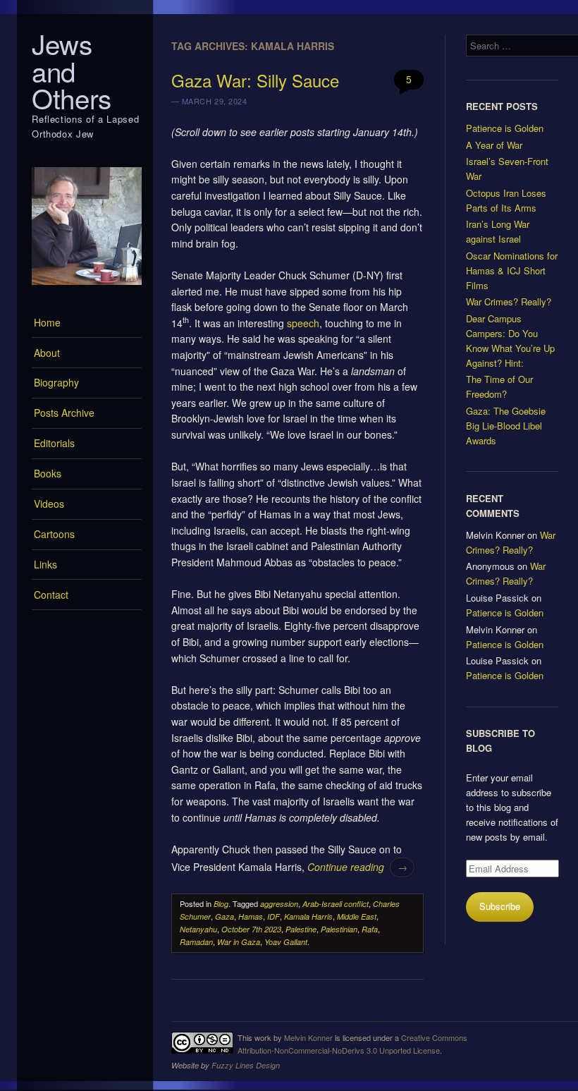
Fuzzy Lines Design (245, 1065)
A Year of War (494, 145)
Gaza (224, 916)
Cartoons (54, 534)
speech (303, 323)
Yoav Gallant (285, 942)
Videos (49, 503)
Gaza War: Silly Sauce (255, 80)
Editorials (54, 443)
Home (47, 322)
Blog (221, 903)
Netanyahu (198, 929)
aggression (279, 903)
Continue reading (357, 867)
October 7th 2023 (251, 929)
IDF (273, 916)
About (47, 353)
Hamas (250, 916)
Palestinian (339, 929)
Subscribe (499, 906)
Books (47, 473)
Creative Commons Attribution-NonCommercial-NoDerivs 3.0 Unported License (352, 1044)
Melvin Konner (308, 1037)
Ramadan (196, 942)
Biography (56, 382)
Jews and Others (71, 70)
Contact (51, 594)
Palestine (300, 929)
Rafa (370, 929)
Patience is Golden (504, 128)
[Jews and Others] (87, 288)
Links (45, 564)
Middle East (356, 916)
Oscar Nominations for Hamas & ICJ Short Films (512, 270)
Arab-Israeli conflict (335, 903)
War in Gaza (238, 942)
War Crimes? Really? (508, 301)
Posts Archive (64, 413)
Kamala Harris (308, 916)
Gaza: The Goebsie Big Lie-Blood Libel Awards (506, 425)
